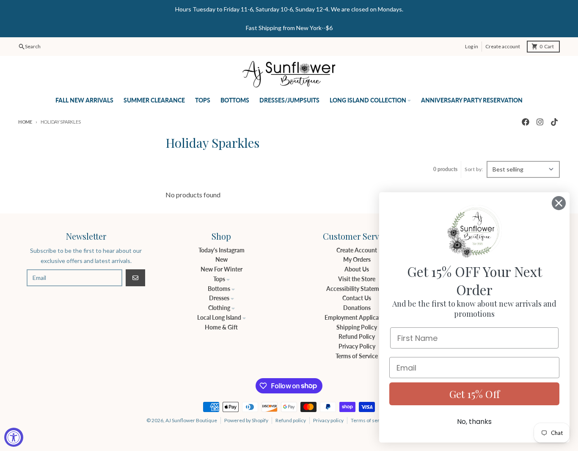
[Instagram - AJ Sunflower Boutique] (539, 121)
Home (25, 122)
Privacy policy (328, 420)
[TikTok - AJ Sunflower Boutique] (554, 121)
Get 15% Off (474, 394)
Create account (502, 46)
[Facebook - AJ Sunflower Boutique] (525, 121)
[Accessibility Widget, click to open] (13, 437)
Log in (471, 46)
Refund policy (290, 420)
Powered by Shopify (246, 420)
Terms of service (370, 420)
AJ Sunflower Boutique (191, 420)
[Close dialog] (558, 203)
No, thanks (474, 421)
